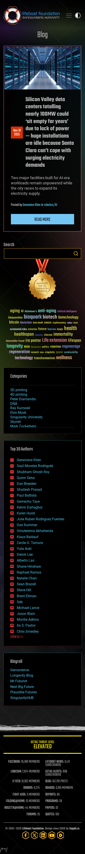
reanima (55, 347)
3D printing (18, 390)
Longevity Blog (21, 675)
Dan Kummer (27, 525)
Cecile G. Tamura (30, 543)
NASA (27, 347)
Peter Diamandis (23, 399)
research (35, 352)
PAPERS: (50, 808)
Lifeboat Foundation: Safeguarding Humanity (31, 15)
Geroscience (19, 670)
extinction (32, 329)
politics (45, 347)
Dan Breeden (26, 484)
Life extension (54, 340)
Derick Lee (25, 554)
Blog (42, 35)
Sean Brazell (26, 584)
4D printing (18, 394)
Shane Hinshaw (29, 566)
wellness (64, 358)
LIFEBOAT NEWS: (54, 762)
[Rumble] (60, 835)
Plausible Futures (23, 692)
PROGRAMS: (52, 801)
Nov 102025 (17, 133)
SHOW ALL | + (17, 637)
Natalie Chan (27, 578)
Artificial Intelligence (67, 311)
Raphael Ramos (29, 572)
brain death (38, 323)
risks (42, 352)
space (59, 352)
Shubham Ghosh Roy (33, 472)
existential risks (18, 329)
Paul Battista (27, 495)
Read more (42, 219)
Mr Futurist (18, 681)
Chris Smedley (28, 631)
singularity (50, 352)
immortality (63, 334)
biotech (50, 317)
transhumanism (44, 358)
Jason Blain (26, 614)
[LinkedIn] (43, 835)
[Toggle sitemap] (69, 15)
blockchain (26, 323)
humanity (39, 335)
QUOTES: (50, 814)
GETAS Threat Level (42, 745)
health (70, 328)
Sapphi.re (74, 828)
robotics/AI (50, 205)
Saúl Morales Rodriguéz (35, 466)
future (42, 329)
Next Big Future (22, 687)
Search (76, 253)
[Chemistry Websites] (42, 280)
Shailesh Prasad (29, 489)
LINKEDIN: (16, 771)
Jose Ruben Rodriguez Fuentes (40, 519)
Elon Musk (18, 412)
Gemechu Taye (28, 501)
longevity (15, 346)
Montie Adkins (28, 619)
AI (22, 311)
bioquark (33, 317)
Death (75, 323)
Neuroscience (36, 347)
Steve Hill (24, 590)
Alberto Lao (25, 560)
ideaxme (48, 335)
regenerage (71, 346)
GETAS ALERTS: (53, 771)
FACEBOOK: (14, 762)
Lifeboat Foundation (33, 828)
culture (69, 323)
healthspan (24, 334)
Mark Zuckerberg (23, 426)
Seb (20, 602)
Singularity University (26, 417)
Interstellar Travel (15, 341)
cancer (47, 323)
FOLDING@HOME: (15, 801)
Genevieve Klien (32, 205)
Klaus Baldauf (28, 537)
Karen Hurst (26, 513)
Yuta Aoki (24, 549)
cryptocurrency (59, 323)
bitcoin (14, 322)
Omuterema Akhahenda (35, 531)
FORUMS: (32, 814)
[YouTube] (51, 835)
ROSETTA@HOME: (14, 808)
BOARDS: (50, 788)
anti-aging (47, 311)
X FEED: (16, 781)
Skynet (15, 422)
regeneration (19, 351)
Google (60, 329)
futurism (52, 329)
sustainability (71, 352)
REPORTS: (50, 794)
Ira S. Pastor (26, 625)
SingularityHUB (22, 698)
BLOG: (48, 781)
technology (24, 358)
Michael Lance (28, 608)
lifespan (74, 340)
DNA (13, 404)
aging (15, 311)
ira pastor (33, 340)
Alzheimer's (31, 311)
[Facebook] (25, 835)
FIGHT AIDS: (19, 794)
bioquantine (15, 317)
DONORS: (28, 788)
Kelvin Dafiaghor (29, 507)
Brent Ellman (26, 596)
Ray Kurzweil (20, 408)
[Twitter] (34, 835)
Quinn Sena (26, 478)
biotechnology (68, 317)
